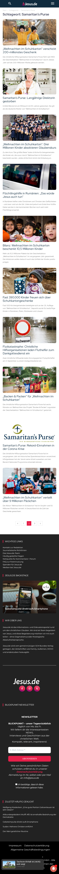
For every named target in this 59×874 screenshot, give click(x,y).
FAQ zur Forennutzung (13, 562)
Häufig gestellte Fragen (13, 556)
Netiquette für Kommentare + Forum (19, 559)
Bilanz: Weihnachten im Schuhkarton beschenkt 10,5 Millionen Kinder (26, 247)
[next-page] (40, 523)
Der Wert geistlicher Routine (15, 831)
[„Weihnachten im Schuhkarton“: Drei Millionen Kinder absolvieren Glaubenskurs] (29, 128)
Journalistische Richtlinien (15, 550)
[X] (37, 689)
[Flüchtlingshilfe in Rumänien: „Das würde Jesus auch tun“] (29, 177)
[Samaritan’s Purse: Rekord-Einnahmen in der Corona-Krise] (29, 429)
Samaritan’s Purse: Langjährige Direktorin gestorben (29, 99)
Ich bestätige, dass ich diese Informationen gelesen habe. (30, 786)
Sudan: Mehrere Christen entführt (18, 826)
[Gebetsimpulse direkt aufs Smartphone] (29, 597)
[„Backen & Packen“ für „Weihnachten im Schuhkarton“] (29, 380)
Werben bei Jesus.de (12, 567)
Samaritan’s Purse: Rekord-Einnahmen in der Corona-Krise (28, 447)
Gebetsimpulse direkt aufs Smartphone (26, 608)
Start (4, 10)
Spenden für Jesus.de (12, 564)
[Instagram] (29, 689)
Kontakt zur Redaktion (13, 547)
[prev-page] (17, 523)
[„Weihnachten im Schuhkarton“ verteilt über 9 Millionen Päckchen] (29, 481)
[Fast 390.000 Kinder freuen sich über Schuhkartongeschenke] (29, 281)
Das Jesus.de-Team (11, 553)
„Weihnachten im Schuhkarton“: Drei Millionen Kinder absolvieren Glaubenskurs (29, 145)
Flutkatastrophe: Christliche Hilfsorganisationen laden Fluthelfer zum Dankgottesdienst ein (28, 350)
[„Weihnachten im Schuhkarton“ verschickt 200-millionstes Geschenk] (29, 32)
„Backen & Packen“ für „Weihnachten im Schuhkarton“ (28, 398)
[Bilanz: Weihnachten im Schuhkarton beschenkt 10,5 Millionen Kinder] (29, 229)
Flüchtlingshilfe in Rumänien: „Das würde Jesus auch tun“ (28, 195)
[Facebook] (22, 689)
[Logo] (23, 681)
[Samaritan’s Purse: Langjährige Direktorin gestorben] (29, 81)
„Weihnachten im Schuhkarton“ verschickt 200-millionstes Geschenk (29, 50)
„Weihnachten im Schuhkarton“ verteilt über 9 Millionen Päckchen (27, 499)
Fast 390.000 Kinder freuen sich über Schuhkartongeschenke (27, 299)
